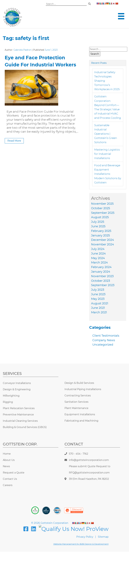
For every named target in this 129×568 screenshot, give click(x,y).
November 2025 (102, 203)
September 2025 (102, 213)
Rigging (8, 401)
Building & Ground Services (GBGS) (25, 427)
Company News (103, 340)
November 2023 (102, 276)
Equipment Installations (79, 414)
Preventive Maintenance (18, 414)
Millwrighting (11, 395)
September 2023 (102, 285)
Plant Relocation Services (19, 408)
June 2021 (98, 308)
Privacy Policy (84, 536)
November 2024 (102, 244)
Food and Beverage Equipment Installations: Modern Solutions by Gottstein (107, 174)
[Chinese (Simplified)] (116, 3)
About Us (9, 460)
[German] (107, 3)
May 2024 (98, 258)
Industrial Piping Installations (82, 389)
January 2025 (100, 235)
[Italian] (110, 3)
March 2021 (99, 312)
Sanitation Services (76, 401)
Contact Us (10, 478)
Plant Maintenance (76, 408)
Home (7, 453)
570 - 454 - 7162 (78, 453)
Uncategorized (102, 344)
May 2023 (97, 299)
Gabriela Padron (22, 49)
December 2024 (102, 240)
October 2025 (100, 208)
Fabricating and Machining (81, 420)
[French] (104, 3)
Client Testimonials (105, 335)
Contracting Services (77, 395)
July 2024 (97, 249)
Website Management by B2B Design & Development (81, 544)
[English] (97, 3)
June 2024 (98, 253)
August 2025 (100, 217)
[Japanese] (113, 3)
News (6, 466)
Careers (7, 485)
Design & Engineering (17, 389)
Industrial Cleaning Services (20, 420)
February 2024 (101, 267)
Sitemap (103, 536)
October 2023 (100, 281)
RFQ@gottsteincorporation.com (89, 472)
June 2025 (98, 226)
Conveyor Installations (17, 383)
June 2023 (98, 294)
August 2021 (99, 303)
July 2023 (97, 289)
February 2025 (101, 231)
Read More (14, 140)
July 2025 (97, 222)
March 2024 (99, 262)
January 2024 (100, 271)
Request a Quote (13, 472)
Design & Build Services (79, 382)
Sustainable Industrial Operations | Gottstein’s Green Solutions (105, 134)
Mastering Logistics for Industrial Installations (107, 154)
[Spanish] (101, 3)
